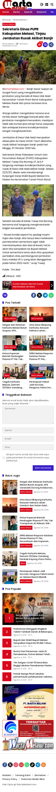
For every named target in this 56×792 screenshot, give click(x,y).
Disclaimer (40, 775)
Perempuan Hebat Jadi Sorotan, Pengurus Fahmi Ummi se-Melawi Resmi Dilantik (41, 384)
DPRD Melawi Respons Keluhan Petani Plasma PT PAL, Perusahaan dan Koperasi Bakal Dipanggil (41, 356)
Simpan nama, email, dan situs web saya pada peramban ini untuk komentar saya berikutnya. (27, 457)
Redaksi (6, 775)
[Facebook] (33, 295)
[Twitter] (39, 295)
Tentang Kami (22, 775)
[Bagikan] (51, 44)
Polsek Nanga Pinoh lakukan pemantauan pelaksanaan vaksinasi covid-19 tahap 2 (33, 675)
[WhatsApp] (51, 295)
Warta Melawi (9, 24)
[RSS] (43, 764)
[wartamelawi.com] (17, 4)
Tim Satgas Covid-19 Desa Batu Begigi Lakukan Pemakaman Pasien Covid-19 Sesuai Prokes (32, 664)
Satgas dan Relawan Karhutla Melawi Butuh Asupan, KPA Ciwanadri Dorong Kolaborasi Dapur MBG (14, 328)
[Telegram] (45, 295)
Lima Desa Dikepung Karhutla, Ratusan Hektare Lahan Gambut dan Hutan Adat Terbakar (40, 328)
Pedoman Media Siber (33, 779)
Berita (7, 375)
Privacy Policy (9, 779)
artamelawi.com (14, 89)
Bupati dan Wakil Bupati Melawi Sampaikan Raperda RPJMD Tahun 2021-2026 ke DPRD (32, 642)
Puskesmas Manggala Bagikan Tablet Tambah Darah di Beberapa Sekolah (32, 630)
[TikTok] (32, 764)
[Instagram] (15, 764)
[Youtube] (21, 764)
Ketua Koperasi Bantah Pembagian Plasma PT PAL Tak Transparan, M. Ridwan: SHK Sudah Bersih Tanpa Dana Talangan (12, 356)
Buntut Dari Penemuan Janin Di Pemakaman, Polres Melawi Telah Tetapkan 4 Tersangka (31, 653)
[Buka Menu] (47, 4)
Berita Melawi (10, 318)
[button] (41, 4)
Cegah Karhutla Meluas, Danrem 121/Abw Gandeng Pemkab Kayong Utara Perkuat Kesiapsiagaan (12, 384)
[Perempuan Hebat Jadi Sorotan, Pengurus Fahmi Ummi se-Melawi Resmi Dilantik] (41, 371)
